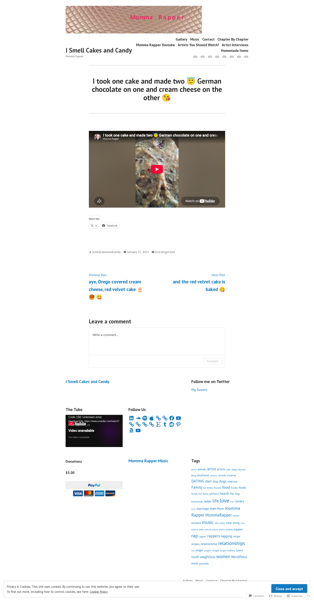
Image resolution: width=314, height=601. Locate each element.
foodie (234, 487)
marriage (203, 508)
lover (232, 501)
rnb (193, 550)
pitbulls (215, 529)
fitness (210, 487)
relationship (209, 544)
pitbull (208, 529)
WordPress (239, 556)
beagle (234, 469)
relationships (231, 543)
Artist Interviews (235, 44)
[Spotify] (145, 418)
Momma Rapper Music (148, 460)
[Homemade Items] (245, 56)
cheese (213, 475)
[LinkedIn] (131, 418)
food (226, 487)
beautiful (241, 469)
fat (204, 487)
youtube (204, 563)
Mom (220, 508)
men (213, 508)
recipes (195, 544)
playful (222, 529)
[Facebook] (172, 418)
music (208, 522)
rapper (202, 536)
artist (211, 468)
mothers (196, 523)
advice (194, 469)
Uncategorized (165, 252)
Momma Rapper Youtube (155, 44)
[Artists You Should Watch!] (231, 56)
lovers (239, 501)
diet (208, 481)
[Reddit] (172, 424)
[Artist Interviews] (239, 56)
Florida (217, 487)
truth (195, 557)
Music (194, 39)
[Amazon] (131, 430)
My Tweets (199, 389)
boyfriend (203, 475)
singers (207, 550)
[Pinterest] (178, 424)
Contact (208, 39)
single (215, 550)
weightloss (207, 557)
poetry (229, 529)
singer (199, 550)
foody (194, 493)
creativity (231, 475)
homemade (197, 501)
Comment (212, 361)
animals (202, 469)
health (224, 493)
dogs (223, 481)
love (224, 500)
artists (221, 469)
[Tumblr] (165, 424)
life (215, 501)
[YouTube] (178, 418)
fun (200, 493)
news (222, 523)
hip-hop (235, 493)
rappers (213, 535)
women (223, 556)
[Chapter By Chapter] (217, 56)
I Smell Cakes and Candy (99, 50)
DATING (197, 481)
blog (193, 475)
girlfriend (214, 493)
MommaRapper (218, 515)
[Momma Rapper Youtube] (224, 56)
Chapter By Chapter (233, 39)
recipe (236, 536)
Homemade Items (234, 50)
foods (242, 488)
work (194, 563)
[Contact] (210, 56)
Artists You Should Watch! (198, 44)
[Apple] (151, 418)
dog (215, 481)
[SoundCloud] (138, 418)
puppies (238, 529)
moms (236, 515)
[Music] (202, 56)
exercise (232, 481)
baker (228, 469)
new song (232, 523)
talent (239, 550)
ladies (208, 501)
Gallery (181, 39)
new (217, 523)
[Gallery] (196, 56)
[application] (94, 431)
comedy (222, 475)
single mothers (227, 550)
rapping (226, 536)
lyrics (193, 509)
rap (194, 536)
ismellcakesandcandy (106, 252)
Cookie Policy (99, 592)
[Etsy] (158, 424)
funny (205, 493)
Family (196, 487)
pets (201, 529)
